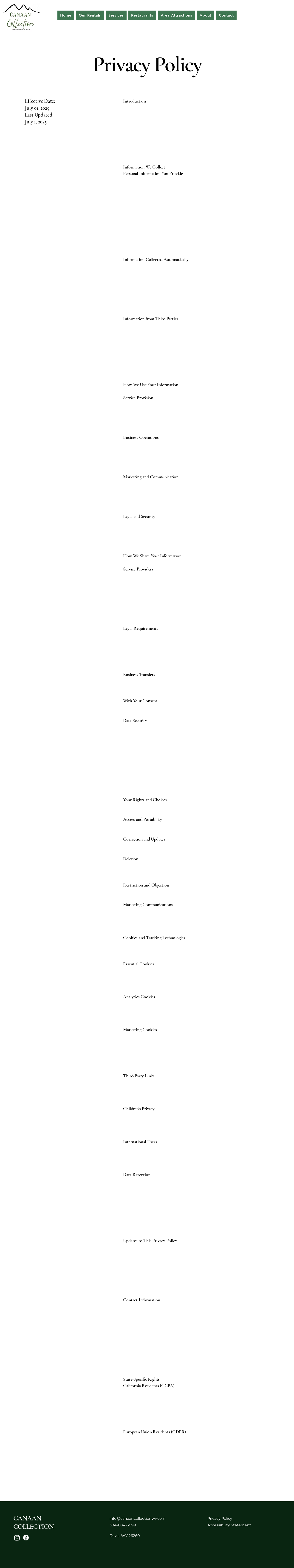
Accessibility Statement (229, 1525)
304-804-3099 (123, 1525)
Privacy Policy (219, 1518)
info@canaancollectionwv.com (138, 1518)
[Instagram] (17, 1537)
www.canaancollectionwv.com (150, 114)
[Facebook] (26, 1537)
